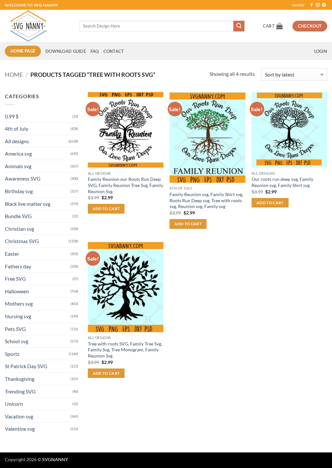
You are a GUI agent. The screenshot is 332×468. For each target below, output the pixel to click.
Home (14, 74)
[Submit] (238, 26)
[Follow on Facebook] (312, 5)
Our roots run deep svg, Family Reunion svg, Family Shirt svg (282, 182)
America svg (18, 153)
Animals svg (18, 166)
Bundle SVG (18, 216)
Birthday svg (19, 191)
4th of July (16, 128)
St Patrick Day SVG (26, 366)
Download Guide (65, 51)
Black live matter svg (27, 204)
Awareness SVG (23, 178)
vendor (298, 4)
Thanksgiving (19, 379)
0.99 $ (11, 116)
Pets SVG (15, 329)
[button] (273, 26)
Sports (12, 354)
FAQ (94, 51)
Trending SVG (20, 391)
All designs (17, 141)
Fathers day (18, 266)
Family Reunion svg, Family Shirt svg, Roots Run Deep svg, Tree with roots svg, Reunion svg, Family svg (206, 200)
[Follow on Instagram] (318, 5)
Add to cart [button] (106, 208)
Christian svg (19, 229)
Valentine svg (20, 429)
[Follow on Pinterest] (324, 5)
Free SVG (15, 278)
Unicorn (14, 404)
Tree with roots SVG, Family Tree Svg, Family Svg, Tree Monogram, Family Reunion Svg (125, 349)
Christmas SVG (22, 241)
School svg (16, 341)
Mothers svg (19, 303)
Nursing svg (18, 316)
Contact (113, 51)
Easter (12, 254)
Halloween (17, 291)
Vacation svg (19, 416)
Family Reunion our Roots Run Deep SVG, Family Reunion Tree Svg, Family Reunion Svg (125, 185)
